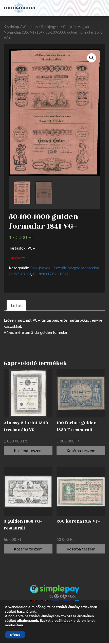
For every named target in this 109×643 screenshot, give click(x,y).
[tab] (16, 305)
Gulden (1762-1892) (50, 273)
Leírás (16, 305)
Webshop (30, 26)
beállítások (63, 620)
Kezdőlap (11, 26)
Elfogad (15, 635)
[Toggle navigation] (98, 8)
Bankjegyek (50, 26)
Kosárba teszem (28, 450)
